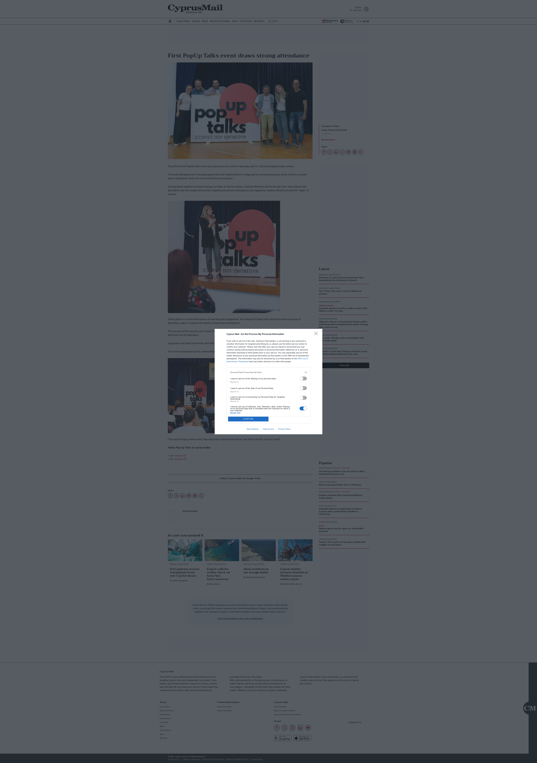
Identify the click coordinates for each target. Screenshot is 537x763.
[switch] (303, 378)
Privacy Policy (284, 429)
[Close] (317, 334)
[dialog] (268, 381)
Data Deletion (253, 429)
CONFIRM (248, 419)
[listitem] (268, 372)
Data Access (268, 429)
